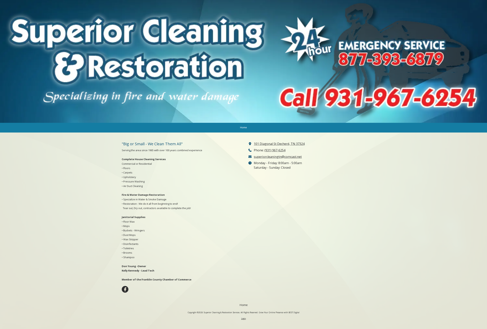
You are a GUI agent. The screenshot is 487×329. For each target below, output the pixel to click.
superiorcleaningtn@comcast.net (278, 157)
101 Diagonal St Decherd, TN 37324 (279, 144)
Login (243, 318)
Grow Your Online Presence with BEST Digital (279, 312)
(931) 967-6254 (274, 150)
